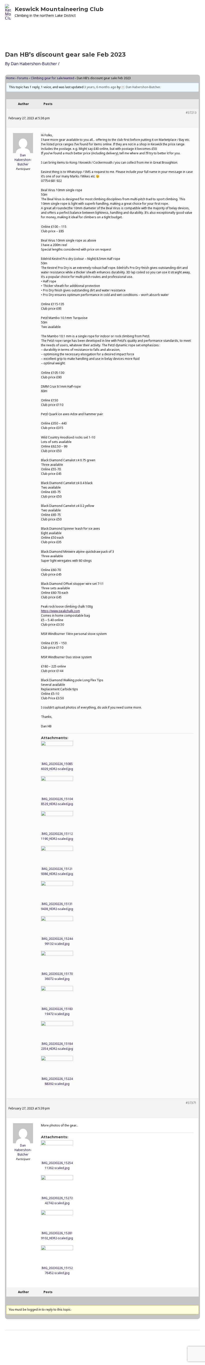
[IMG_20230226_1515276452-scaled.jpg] (57, 1254)
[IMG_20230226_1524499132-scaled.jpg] (57, 925)
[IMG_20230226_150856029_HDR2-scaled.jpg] (57, 750)
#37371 (191, 1103)
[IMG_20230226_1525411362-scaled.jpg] (57, 1149)
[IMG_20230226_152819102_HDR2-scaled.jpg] (57, 1219)
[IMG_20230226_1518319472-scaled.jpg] (57, 995)
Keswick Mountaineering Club (59, 9)
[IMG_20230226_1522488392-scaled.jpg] (57, 1065)
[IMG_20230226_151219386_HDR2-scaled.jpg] (57, 855)
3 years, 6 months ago (100, 87)
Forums (22, 78)
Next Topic (186, 1343)
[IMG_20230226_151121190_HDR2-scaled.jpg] (57, 820)
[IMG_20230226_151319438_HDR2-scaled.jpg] (57, 890)
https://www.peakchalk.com (60, 611)
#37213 (191, 112)
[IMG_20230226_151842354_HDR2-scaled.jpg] (57, 1030)
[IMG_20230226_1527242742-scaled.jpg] (57, 1184)
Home (10, 78)
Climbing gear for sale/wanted (52, 78)
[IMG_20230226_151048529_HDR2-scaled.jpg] (57, 785)
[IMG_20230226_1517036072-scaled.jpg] (57, 960)
